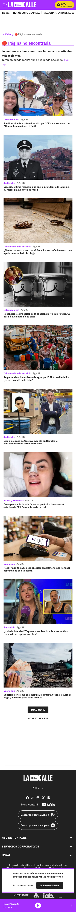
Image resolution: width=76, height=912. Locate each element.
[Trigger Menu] (5, 5)
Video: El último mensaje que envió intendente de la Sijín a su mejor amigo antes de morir (36, 188)
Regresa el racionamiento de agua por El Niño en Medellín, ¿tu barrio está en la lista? (37, 379)
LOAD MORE (38, 709)
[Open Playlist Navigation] (71, 905)
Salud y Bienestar (14, 500)
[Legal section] (70, 855)
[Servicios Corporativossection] (70, 846)
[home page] (38, 777)
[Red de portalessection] (70, 837)
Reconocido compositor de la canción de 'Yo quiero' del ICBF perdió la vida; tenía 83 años (38, 315)
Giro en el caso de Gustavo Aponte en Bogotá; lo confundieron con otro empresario (31, 442)
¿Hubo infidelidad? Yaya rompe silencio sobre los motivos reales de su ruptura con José (36, 633)
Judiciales (9, 183)
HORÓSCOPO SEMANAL (26, 12)
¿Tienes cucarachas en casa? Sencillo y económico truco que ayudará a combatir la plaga (38, 252)
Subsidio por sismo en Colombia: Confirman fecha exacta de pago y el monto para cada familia (38, 696)
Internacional (11, 119)
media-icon (38, 905)
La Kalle (6, 34)
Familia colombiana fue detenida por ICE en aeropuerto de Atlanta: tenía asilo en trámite (37, 125)
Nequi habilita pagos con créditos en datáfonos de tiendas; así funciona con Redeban (37, 569)
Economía (9, 564)
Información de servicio (17, 246)
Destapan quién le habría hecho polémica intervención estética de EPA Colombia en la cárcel (34, 506)
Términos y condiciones (20, 868)
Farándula (9, 627)
